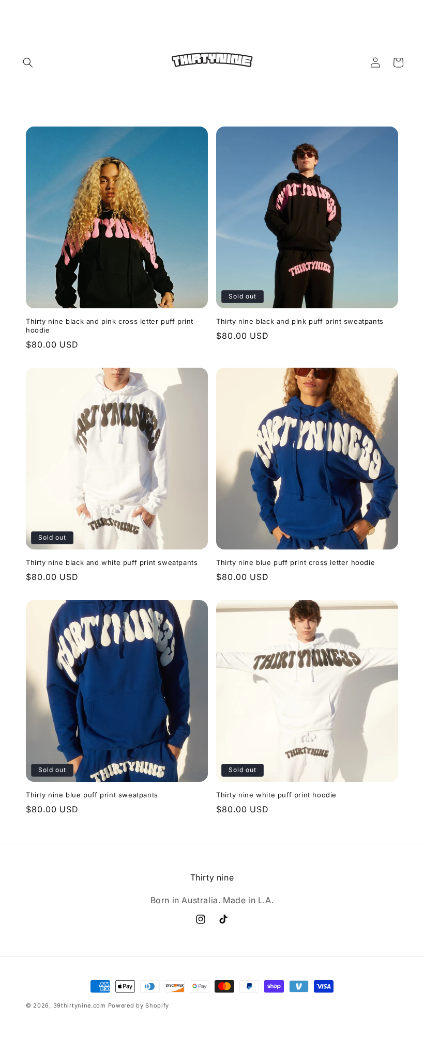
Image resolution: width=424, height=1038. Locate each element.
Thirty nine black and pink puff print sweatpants (300, 321)
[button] (28, 62)
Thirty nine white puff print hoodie (276, 795)
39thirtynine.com (79, 1005)
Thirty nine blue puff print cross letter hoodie (295, 562)
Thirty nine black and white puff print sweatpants (112, 562)
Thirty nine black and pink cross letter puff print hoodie (109, 325)
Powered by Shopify (139, 1005)
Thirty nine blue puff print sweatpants (92, 795)
